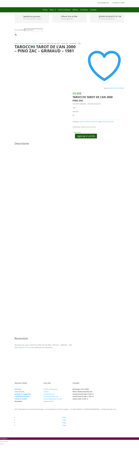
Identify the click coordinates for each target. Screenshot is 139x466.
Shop (52, 10)
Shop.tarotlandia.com (51, 396)
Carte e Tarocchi (25, 44)
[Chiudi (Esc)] (7, 441)
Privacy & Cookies (21, 399)
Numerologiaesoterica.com (53, 399)
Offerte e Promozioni (51, 389)
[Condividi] (5, 441)
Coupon (46, 392)
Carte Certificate (64, 10)
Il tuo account (19, 392)
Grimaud (104, 122)
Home (45, 10)
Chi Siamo (84, 10)
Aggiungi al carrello (86, 136)
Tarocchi (35, 44)
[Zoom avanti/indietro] (1, 441)
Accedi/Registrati (103, 3)
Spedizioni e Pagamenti (23, 394)
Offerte (75, 10)
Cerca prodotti (19, 30)
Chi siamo (18, 389)
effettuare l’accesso (24, 347)
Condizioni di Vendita (22, 396)
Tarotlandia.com (49, 394)
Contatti (93, 10)
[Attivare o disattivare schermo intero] (3, 441)
